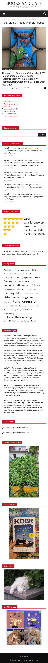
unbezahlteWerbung (11, 321)
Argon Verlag (19, 270)
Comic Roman (30, 274)
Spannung (22, 306)
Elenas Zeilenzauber (11, 109)
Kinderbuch (24, 289)
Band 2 (6, 274)
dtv (18, 278)
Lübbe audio (16, 298)
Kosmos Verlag (9, 294)
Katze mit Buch (9, 111)
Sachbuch (13, 306)
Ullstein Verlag (9, 314)
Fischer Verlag (24, 281)
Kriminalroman (28, 294)
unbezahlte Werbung (18, 317)
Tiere (33, 310)
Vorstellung (25, 321)
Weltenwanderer (10, 101)
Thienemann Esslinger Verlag (12, 310)
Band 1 (35, 270)
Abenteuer (8, 270)
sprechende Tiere (34, 306)
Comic (22, 274)
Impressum (24, 656)
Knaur (34, 289)
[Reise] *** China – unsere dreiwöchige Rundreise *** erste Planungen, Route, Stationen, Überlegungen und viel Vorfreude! (23, 196)
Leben (37, 294)
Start (3, 19)
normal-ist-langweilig (9, 88)
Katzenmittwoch (9, 290)
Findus (15, 281)
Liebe (7, 297)
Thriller (26, 309)
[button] (44, 13)
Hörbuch (35, 285)
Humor (25, 285)
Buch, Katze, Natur (11, 116)
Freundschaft (12, 285)
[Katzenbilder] (24, 584)
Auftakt (28, 270)
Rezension (30, 301)
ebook (31, 278)
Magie (25, 297)
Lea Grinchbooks (10, 114)
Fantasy (8, 281)
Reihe (16, 301)
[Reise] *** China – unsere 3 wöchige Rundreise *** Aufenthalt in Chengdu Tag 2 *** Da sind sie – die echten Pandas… (23, 150)
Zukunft (33, 321)
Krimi (18, 293)
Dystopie (24, 277)
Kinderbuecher (7, 69)
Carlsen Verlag (14, 274)
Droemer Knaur (9, 277)
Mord (32, 297)
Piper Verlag (7, 302)
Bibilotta (7, 106)
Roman (6, 306)
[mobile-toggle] (4, 13)
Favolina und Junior (11, 104)
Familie (37, 277)
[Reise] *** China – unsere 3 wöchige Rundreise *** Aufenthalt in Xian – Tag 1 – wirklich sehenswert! (23, 186)
